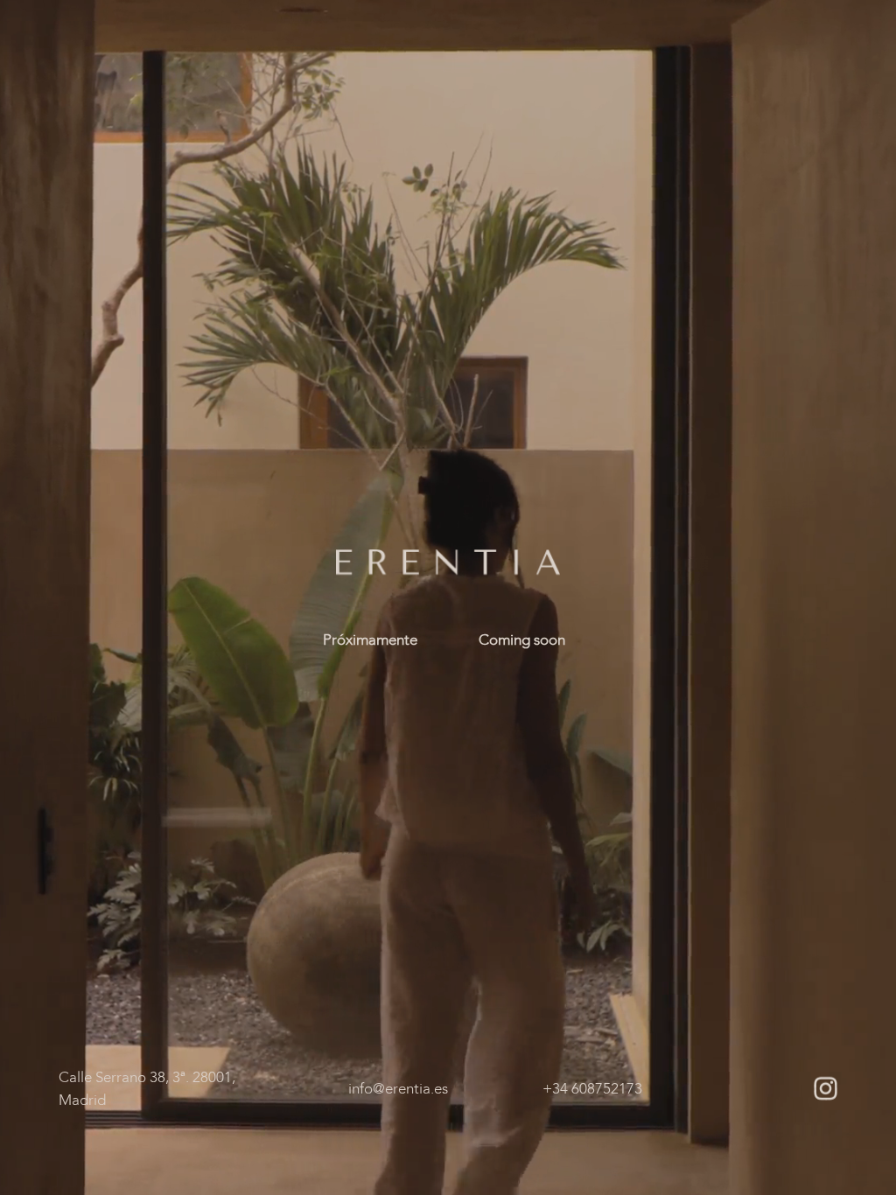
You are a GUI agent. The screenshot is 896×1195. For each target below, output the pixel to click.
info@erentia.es (398, 1088)
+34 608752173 (592, 1088)
